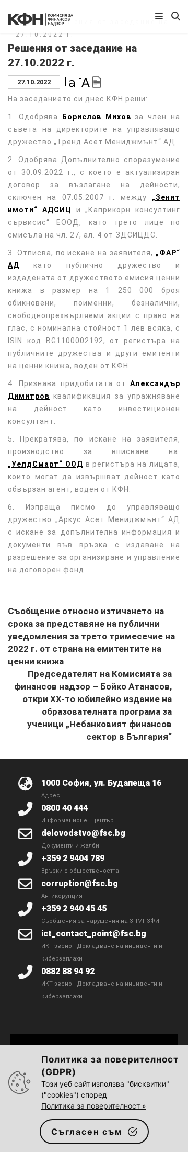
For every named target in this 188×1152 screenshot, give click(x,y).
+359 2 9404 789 (72, 858)
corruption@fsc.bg (79, 883)
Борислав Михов (96, 116)
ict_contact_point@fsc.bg (93, 934)
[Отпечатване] (96, 81)
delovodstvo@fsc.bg (83, 833)
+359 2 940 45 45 (74, 908)
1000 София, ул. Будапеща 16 (101, 783)
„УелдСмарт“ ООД (45, 464)
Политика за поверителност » (93, 1105)
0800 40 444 (64, 808)
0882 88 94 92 (68, 971)
